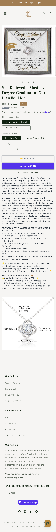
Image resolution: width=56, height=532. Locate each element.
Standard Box (12, 138)
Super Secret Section (15, 435)
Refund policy (12, 389)
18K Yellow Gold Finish (16, 128)
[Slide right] (34, 82)
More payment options (28, 172)
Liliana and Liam (16, 522)
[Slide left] (22, 82)
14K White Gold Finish (16, 122)
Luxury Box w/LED (34, 138)
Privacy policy (14, 526)
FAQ (7, 417)
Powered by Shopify (31, 522)
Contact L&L (11, 423)
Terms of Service (13, 383)
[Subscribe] (47, 493)
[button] (5, 13)
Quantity (6, 144)
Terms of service (28, 526)
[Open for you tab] (48, 523)
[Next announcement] (51, 3)
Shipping (5, 107)
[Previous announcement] (5, 3)
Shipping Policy (13, 401)
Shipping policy (44, 526)
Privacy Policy (12, 395)
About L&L (10, 429)
